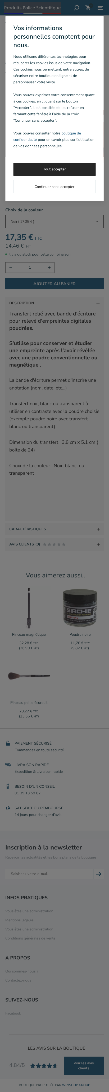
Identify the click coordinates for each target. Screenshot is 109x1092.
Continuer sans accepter (54, 186)
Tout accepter (54, 169)
